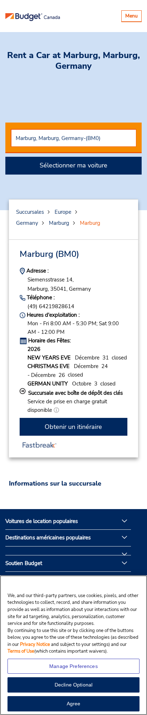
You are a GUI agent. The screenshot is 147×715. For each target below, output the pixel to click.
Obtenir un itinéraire (73, 427)
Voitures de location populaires (41, 521)
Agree (74, 703)
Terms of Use (20, 651)
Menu (133, 17)
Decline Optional (73, 685)
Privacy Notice (35, 644)
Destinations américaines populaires (48, 537)
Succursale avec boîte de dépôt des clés (75, 393)
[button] (56, 410)
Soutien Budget (23, 563)
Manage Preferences (73, 666)
